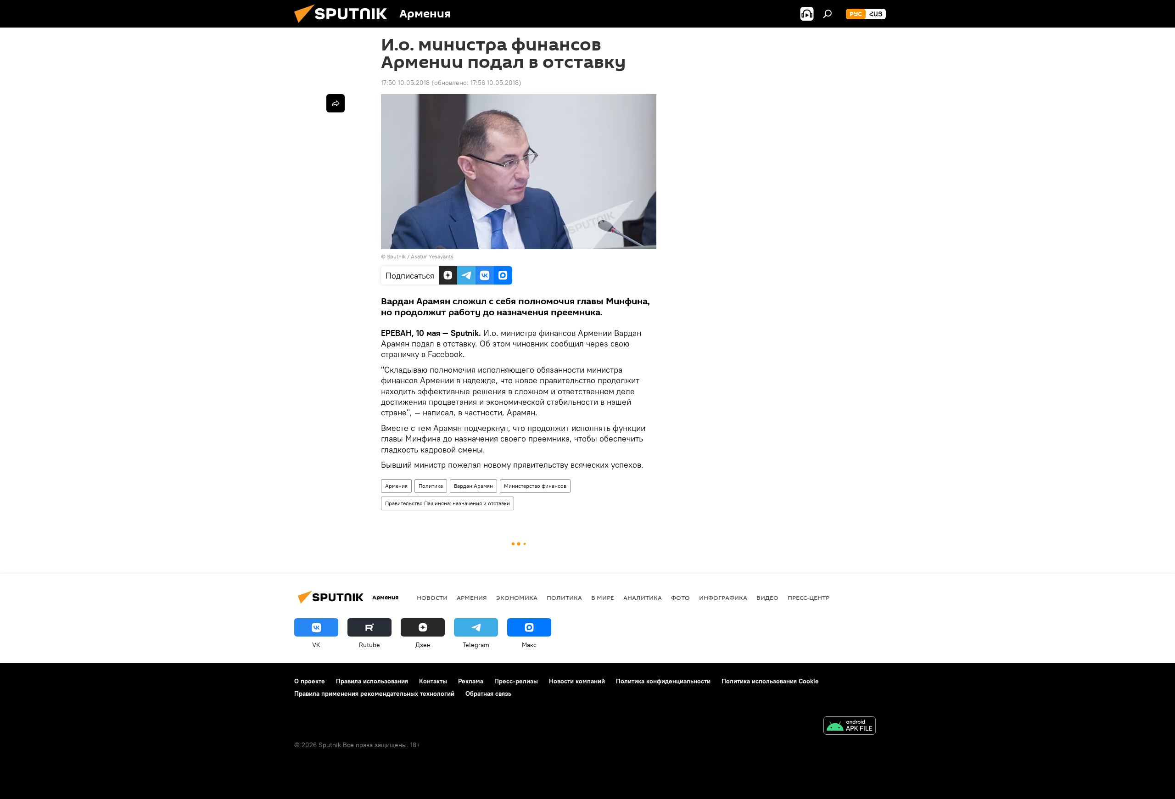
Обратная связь (488, 693)
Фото (680, 597)
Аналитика (642, 597)
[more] (335, 103)
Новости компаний (577, 681)
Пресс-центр (808, 597)
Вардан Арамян (473, 485)
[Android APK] (849, 726)
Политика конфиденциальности (663, 681)
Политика (431, 485)
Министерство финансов (535, 485)
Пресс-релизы (516, 681)
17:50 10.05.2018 (405, 82)
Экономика (516, 597)
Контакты (433, 681)
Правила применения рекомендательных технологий (374, 693)
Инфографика (723, 597)
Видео (767, 597)
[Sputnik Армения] (344, 25)
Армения (396, 485)
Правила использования (372, 681)
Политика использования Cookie (770, 681)
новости (432, 597)
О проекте (309, 681)
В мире (602, 597)
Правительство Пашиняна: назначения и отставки (447, 503)
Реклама (470, 681)
